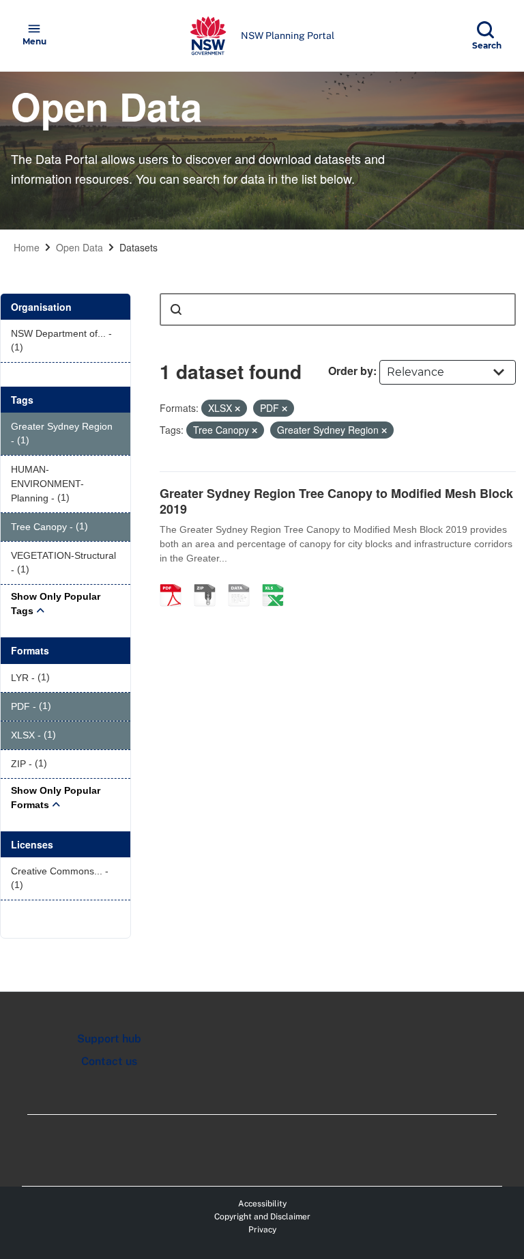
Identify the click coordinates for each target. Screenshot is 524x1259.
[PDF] (175, 580)
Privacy (262, 1229)
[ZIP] (209, 580)
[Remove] (237, 408)
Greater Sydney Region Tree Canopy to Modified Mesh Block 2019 (336, 501)
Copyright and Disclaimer (262, 1216)
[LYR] (243, 580)
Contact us (109, 1061)
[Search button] (176, 309)
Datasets (138, 247)
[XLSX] (277, 580)
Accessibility (262, 1203)
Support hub (109, 1038)
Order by (350, 370)
